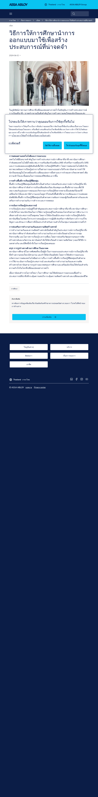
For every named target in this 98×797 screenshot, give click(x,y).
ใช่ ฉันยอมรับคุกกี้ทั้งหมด (76, 145)
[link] (14, 20)
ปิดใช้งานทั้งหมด (52, 145)
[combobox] (80, 13)
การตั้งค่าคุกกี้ (14, 143)
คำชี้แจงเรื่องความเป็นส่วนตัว (38, 135)
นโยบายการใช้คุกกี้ (19, 135)
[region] (49, 134)
